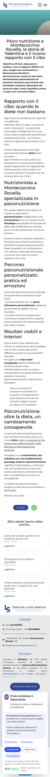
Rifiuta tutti (30, 749)
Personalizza (13, 756)
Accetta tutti (12, 749)
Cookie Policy (27, 742)
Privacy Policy (10, 742)
